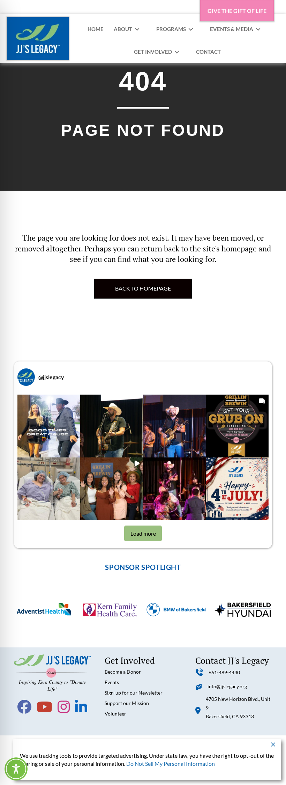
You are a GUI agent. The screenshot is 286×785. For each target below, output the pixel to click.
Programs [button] (171, 29)
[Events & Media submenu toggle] (258, 29)
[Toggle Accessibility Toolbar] (16, 769)
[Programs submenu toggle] (191, 29)
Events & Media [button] (231, 29)
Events (112, 682)
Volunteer (115, 714)
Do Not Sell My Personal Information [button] (170, 763)
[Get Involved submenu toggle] (177, 52)
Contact (208, 52)
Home (96, 29)
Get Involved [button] (153, 52)
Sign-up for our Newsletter (134, 693)
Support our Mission (127, 703)
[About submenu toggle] (137, 29)
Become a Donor (123, 672)
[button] (48, 426)
